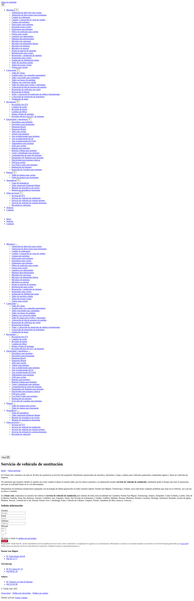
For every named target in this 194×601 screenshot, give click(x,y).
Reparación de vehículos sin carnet (26, 322)
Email (3, 516)
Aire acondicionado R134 (22, 370)
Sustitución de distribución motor (25, 294)
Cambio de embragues (21, 251)
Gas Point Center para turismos (24, 396)
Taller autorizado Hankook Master (26, 415)
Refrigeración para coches (22, 287)
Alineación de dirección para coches (27, 246)
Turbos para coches (20, 301)
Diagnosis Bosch (19, 358)
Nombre (4, 510)
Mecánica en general (20, 282)
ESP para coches (18, 394)
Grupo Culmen (21, 598)
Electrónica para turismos (22, 353)
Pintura (9, 403)
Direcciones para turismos (22, 258)
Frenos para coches (20, 268)
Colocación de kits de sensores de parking (29, 320)
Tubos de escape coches (22, 299)
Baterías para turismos (21, 379)
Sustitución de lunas (20, 332)
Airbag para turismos (20, 365)
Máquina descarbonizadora (23, 272)
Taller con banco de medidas (23, 313)
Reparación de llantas (20, 325)
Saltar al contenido (8, 2)
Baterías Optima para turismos (24, 382)
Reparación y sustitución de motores (27, 289)
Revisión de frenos (19, 341)
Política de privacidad (21, 593)
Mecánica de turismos (21, 280)
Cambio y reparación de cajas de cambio (28, 253)
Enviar (4, 541)
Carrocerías (11, 303)
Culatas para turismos (20, 256)
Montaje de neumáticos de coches (26, 417)
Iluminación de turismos (22, 398)
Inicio (8, 219)
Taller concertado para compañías (25, 310)
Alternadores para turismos (23, 375)
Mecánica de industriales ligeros (25, 277)
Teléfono (4, 521)
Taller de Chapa (18, 306)
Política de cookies (40, 593)
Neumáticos (11, 410)
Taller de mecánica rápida (22, 296)
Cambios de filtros (19, 344)
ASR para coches (19, 377)
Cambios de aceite (19, 339)
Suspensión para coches (21, 291)
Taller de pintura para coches (24, 406)
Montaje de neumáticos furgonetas (26, 420)
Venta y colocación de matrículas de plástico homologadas (36, 327)
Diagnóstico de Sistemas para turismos (28, 389)
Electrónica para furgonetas (23, 356)
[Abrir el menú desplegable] (16, 244)
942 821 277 (7, 214)
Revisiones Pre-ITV (20, 337)
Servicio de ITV (18, 425)
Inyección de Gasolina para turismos (27, 401)
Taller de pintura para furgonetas (25, 408)
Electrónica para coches (21, 261)
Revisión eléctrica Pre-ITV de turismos (28, 349)
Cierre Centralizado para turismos (25, 384)
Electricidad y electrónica (16, 351)
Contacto (10, 224)
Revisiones (10, 334)
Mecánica (10, 244)
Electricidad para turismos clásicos (26, 391)
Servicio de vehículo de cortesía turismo (28, 429)
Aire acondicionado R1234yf (24, 372)
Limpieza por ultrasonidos (22, 270)
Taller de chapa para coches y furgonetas (28, 318)
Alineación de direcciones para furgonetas (29, 249)
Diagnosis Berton (19, 360)
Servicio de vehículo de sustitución (26, 427)
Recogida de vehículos (21, 434)
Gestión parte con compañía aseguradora (28, 308)
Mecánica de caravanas (21, 275)
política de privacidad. (27, 538)
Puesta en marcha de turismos (24, 284)
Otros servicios (12, 422)
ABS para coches (19, 363)
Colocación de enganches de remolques (28, 330)
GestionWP (184, 544)
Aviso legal (5, 593)
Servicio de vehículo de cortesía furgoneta (29, 432)
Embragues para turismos (22, 263)
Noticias (9, 221)
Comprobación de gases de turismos (27, 387)
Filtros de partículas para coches (25, 265)
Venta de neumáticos (20, 413)
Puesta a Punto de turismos (23, 346)
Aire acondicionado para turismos (26, 368)
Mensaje (4, 526)
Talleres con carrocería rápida (24, 315)
